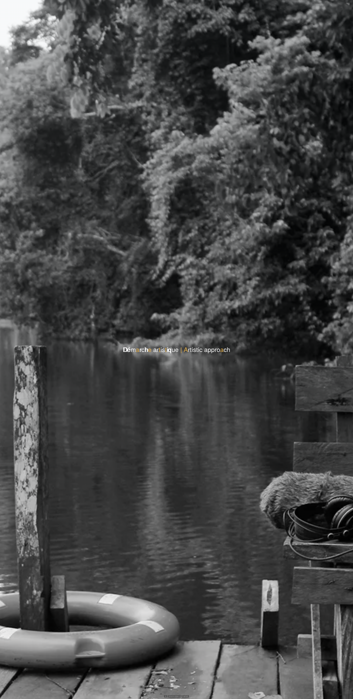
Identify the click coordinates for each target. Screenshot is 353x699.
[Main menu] (348, 4)
